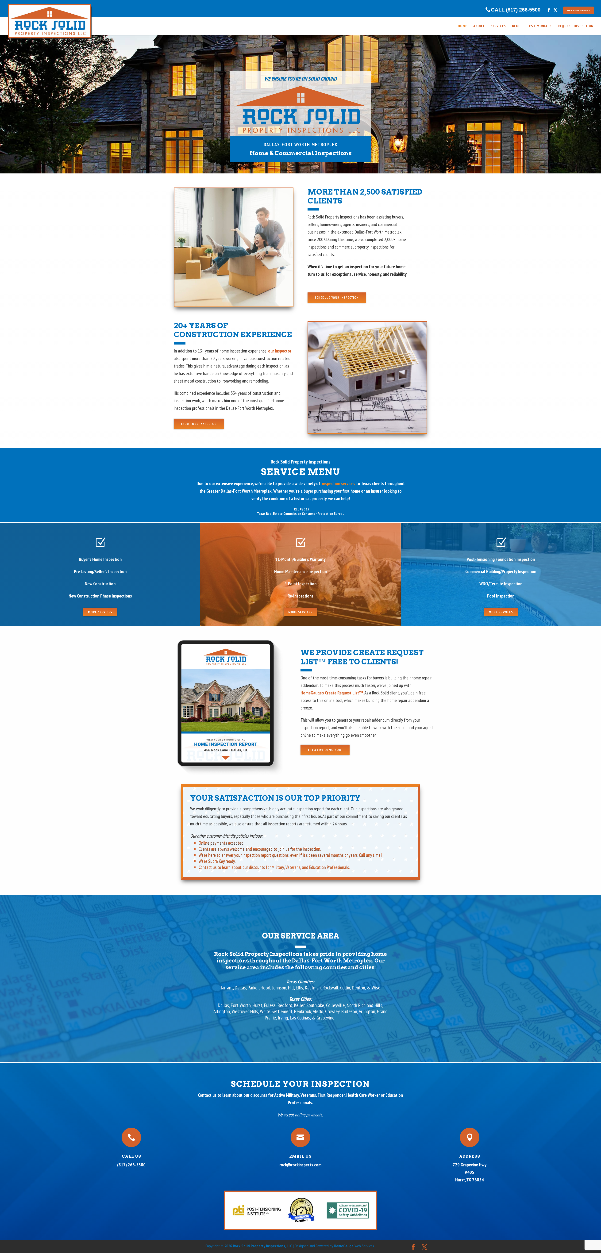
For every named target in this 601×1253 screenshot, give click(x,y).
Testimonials (539, 26)
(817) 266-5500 (131, 1165)
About (479, 26)
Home (462, 26)
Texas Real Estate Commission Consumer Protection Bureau (300, 513)
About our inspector (199, 424)
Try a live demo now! (325, 750)
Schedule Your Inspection (337, 297)
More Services (100, 612)
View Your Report (578, 10)
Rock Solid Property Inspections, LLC (263, 1246)
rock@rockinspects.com (300, 1165)
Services (498, 26)
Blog (516, 26)
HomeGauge (344, 1246)
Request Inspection (575, 26)
